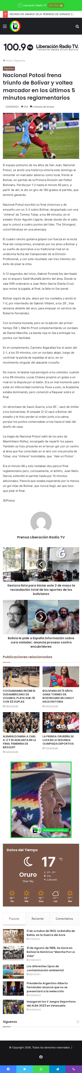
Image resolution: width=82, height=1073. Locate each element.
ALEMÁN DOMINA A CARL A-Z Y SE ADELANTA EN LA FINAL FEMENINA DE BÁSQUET (19, 741)
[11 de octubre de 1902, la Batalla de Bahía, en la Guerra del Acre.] (13, 936)
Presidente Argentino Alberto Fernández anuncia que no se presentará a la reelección (47, 987)
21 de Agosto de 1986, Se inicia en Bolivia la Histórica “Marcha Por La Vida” (51, 952)
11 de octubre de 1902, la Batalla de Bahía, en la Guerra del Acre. (51, 933)
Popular (14, 918)
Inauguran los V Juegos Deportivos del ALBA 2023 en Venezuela (51, 1004)
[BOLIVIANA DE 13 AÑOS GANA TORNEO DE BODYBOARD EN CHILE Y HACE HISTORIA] (61, 676)
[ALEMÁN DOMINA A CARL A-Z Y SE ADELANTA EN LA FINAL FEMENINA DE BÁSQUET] (21, 722)
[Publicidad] (41, 46)
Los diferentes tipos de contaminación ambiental (45, 968)
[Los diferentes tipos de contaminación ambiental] (13, 971)
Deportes (19, 60)
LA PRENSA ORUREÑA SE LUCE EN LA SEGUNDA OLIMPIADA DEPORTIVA (58, 740)
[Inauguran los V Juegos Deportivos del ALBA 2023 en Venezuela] (13, 1007)
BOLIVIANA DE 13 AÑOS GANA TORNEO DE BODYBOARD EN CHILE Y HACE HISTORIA (58, 696)
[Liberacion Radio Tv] (15, 26)
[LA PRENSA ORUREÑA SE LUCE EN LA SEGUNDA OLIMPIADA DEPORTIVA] (61, 722)
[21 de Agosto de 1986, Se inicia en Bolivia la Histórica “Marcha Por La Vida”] (13, 953)
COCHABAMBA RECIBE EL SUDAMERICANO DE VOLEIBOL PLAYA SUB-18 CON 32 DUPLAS (19, 696)
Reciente (38, 918)
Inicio (8, 60)
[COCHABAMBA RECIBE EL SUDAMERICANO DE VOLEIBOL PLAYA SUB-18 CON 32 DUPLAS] (21, 676)
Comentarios (64, 918)
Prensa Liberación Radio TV (41, 537)
